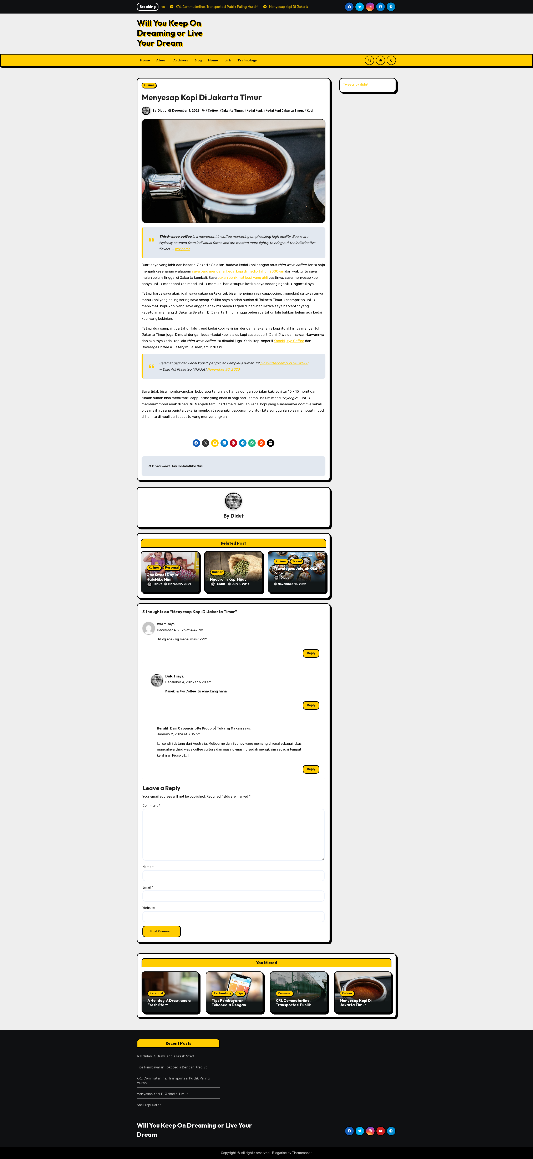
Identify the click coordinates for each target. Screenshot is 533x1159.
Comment (151, 806)
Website (148, 908)
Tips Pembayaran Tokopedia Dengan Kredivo (229, 1005)
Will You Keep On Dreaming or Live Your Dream (170, 32)
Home (145, 60)
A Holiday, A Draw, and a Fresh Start (169, 1002)
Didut (162, 110)
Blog (198, 60)
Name (148, 867)
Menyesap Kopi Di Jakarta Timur (356, 1002)
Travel (297, 561)
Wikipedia (182, 249)
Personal (172, 567)
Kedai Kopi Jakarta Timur (284, 110)
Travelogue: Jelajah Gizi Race (295, 570)
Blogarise (279, 1153)
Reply (311, 653)
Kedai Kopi (254, 110)
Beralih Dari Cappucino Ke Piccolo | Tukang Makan (199, 728)
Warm (162, 624)
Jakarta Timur (232, 110)
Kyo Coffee (295, 341)
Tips (240, 993)
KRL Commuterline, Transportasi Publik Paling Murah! (293, 1005)
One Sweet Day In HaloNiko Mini (177, 466)
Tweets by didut (356, 84)
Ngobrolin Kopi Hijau (228, 579)
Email (147, 887)
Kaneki (279, 341)
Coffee (213, 110)
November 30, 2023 (223, 369)
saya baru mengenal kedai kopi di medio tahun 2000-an (238, 271)
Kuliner (149, 85)
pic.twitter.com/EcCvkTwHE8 (284, 363)
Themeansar (301, 1153)
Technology (247, 60)
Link (227, 60)
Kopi (310, 110)
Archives (180, 60)
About (161, 60)
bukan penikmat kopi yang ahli (243, 277)
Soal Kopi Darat (149, 1105)
